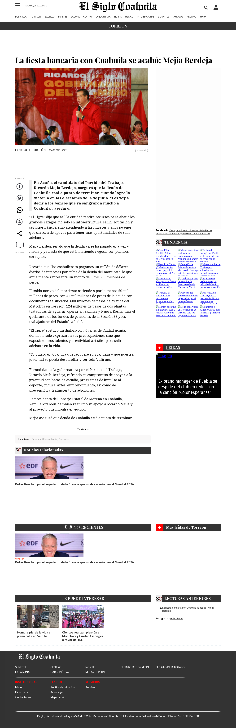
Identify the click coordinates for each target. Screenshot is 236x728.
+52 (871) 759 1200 (188, 716)
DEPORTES (163, 16)
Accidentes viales (195, 230)
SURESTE (62, 16)
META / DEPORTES (96, 672)
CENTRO (87, 16)
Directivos (21, 692)
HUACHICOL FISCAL (198, 233)
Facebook (20, 189)
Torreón (118, 25)
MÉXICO (129, 16)
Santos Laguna (178, 233)
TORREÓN (35, 16)
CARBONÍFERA (103, 16)
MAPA (203, 16)
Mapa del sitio (58, 697)
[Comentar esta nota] (20, 245)
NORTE (118, 16)
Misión (19, 687)
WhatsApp (20, 213)
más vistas (176, 618)
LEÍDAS (173, 347)
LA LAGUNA (22, 672)
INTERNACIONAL (145, 16)
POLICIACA (20, 16)
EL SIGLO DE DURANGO (170, 667)
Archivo (90, 687)
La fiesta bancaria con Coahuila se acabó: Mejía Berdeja (188, 609)
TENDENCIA (175, 241)
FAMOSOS (178, 16)
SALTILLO (50, 16)
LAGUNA (75, 16)
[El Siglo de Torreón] (39, 663)
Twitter (20, 201)
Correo (20, 225)
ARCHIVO (192, 16)
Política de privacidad (63, 687)
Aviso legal (56, 692)
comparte (20, 236)
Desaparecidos (177, 230)
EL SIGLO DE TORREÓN (30, 150)
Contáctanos (23, 697)
